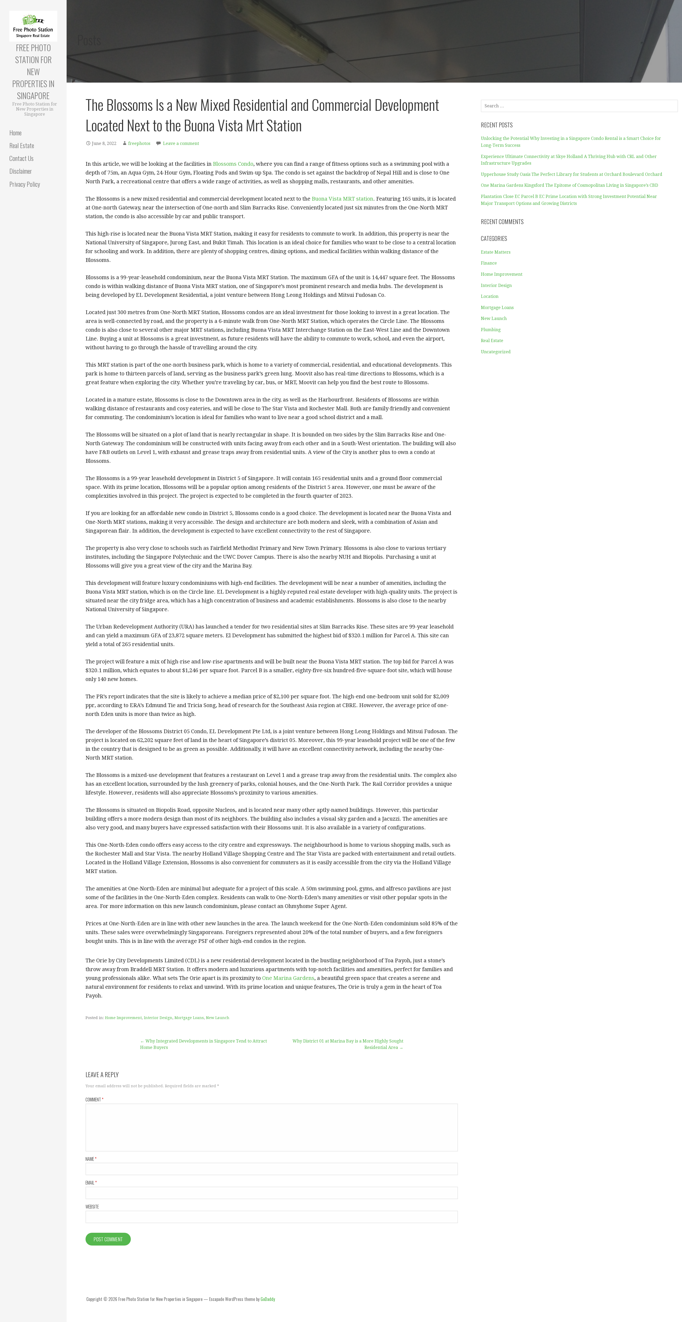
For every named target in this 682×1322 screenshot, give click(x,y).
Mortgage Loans (189, 1018)
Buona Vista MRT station (342, 199)
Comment (94, 1099)
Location (489, 296)
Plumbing (491, 329)
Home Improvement (123, 1018)
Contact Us (21, 158)
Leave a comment (181, 143)
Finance (489, 263)
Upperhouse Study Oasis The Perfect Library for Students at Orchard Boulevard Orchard (571, 174)
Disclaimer (20, 171)
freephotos (139, 143)
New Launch (217, 1018)
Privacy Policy (24, 184)
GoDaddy (268, 1299)
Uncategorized (496, 351)
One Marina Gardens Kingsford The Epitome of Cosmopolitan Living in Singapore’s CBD (569, 185)
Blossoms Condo (233, 164)
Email (91, 1182)
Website (92, 1206)
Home (15, 132)
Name (91, 1159)
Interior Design (158, 1018)
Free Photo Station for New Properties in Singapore (33, 72)
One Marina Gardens (288, 978)
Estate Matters (495, 252)
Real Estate (21, 145)
